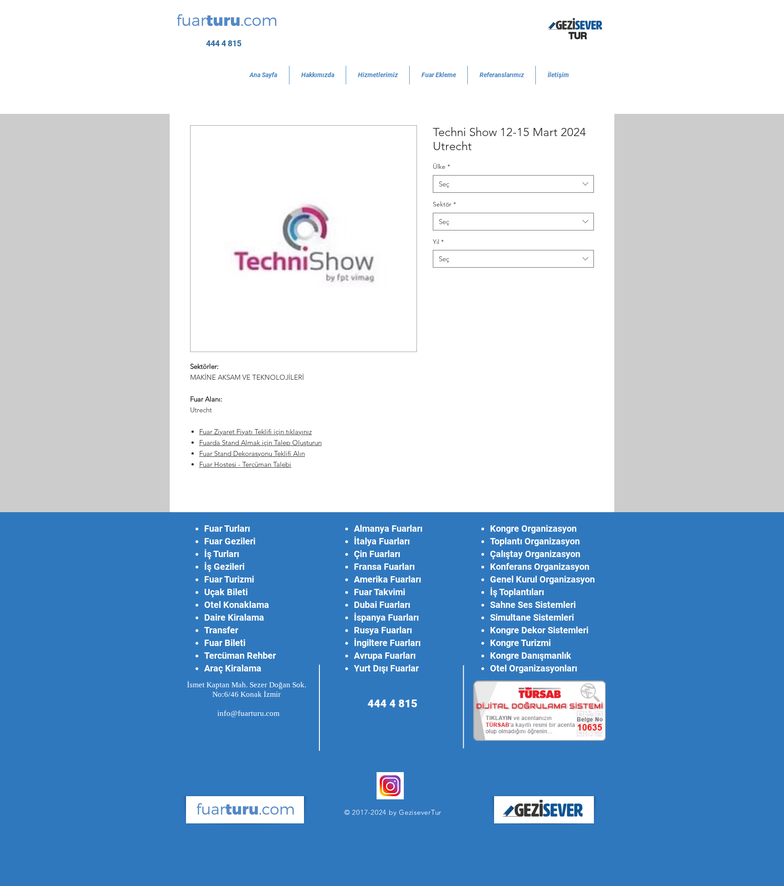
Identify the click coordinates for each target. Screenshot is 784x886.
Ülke (441, 166)
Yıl (438, 242)
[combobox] (513, 184)
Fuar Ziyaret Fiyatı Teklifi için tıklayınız (255, 431)
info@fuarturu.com (248, 713)
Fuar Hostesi (218, 464)
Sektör (444, 204)
